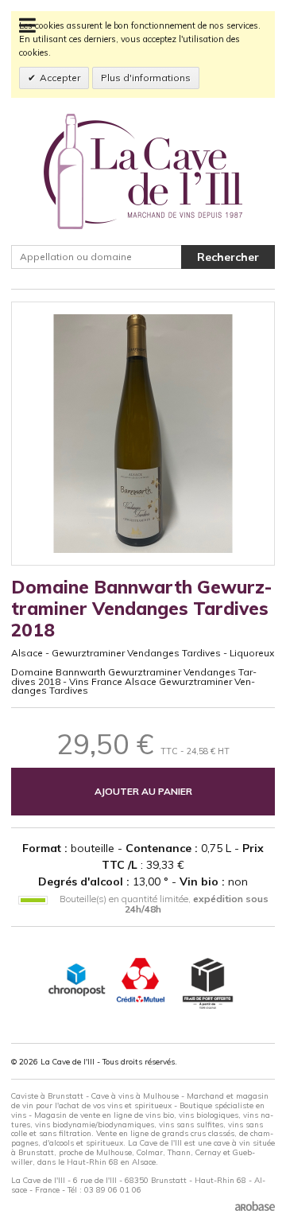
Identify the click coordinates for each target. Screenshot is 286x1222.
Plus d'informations (146, 78)
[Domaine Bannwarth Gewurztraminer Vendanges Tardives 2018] (143, 434)
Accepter (60, 78)
